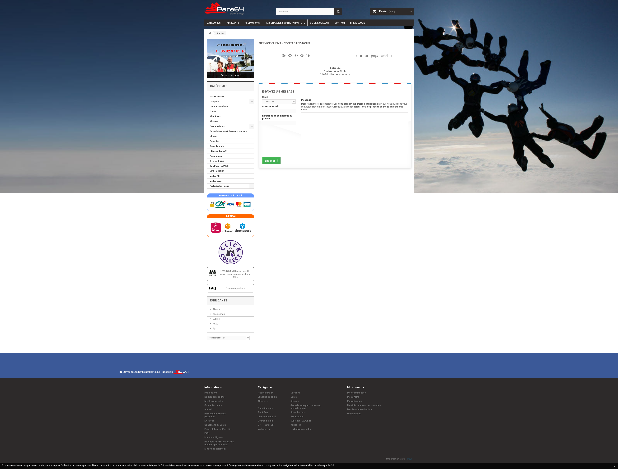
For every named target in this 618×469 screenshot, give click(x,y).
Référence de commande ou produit (277, 117)
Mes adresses (354, 401)
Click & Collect (319, 23)
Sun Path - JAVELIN (219, 166)
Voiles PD (215, 176)
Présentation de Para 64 (217, 429)
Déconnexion (354, 413)
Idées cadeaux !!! (218, 151)
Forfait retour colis (219, 186)
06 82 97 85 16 (296, 55)
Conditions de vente (215, 425)
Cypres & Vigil (217, 161)
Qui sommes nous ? (231, 75)
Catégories (214, 23)
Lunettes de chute (219, 106)
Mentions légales (213, 437)
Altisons (214, 121)
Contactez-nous (213, 405)
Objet (265, 97)
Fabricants (232, 23)
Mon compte (355, 387)
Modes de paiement (215, 448)
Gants (213, 111)
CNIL (332, 465)
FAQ (206, 433)
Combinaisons (217, 126)
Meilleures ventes (213, 401)
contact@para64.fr (230, 56)
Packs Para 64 (217, 96)
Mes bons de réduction (359, 409)
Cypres (216, 319)
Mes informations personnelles (364, 405)
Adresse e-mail (270, 106)
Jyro (214, 328)
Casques (214, 101)
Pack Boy (214, 141)
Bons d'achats (217, 146)
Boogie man (218, 314)
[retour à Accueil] (210, 33)
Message (306, 100)
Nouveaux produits (214, 397)
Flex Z (215, 323)
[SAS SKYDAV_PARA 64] (237, 8)
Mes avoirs (353, 397)
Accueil (208, 409)
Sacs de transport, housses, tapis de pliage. (228, 133)
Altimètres (215, 116)
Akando (216, 309)
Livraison (209, 420)
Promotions (252, 23)
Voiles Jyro (215, 181)
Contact (339, 23)
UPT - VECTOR (217, 171)
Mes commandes (356, 392)
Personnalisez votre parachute (285, 23)
